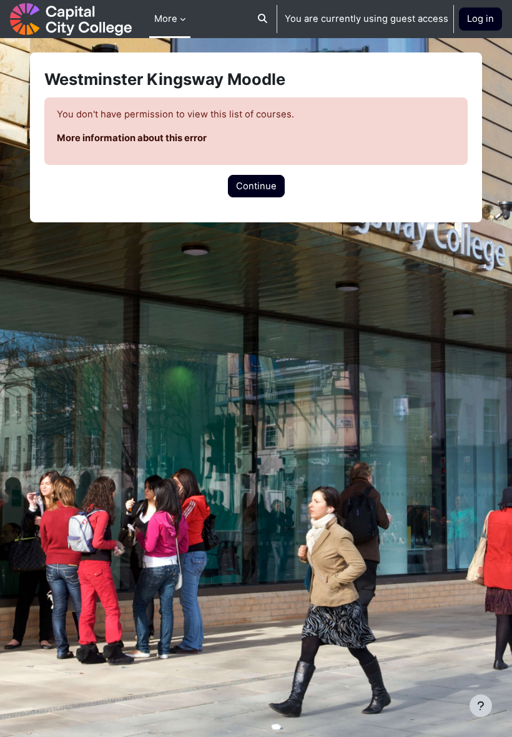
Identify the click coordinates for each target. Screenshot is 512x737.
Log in (480, 18)
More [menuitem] (165, 18)
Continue (256, 186)
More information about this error (132, 138)
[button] (262, 19)
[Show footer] (481, 706)
